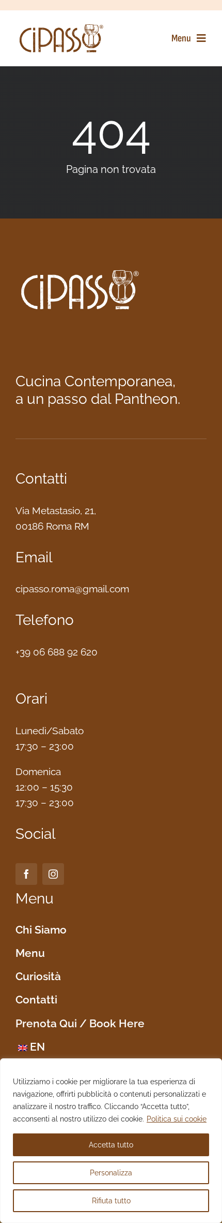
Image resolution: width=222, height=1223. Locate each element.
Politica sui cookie (177, 1119)
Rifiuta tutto (111, 1201)
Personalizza (111, 1173)
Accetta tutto (111, 1145)
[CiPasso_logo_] (61, 26)
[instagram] (53, 874)
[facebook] (26, 874)
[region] (111, 1140)
